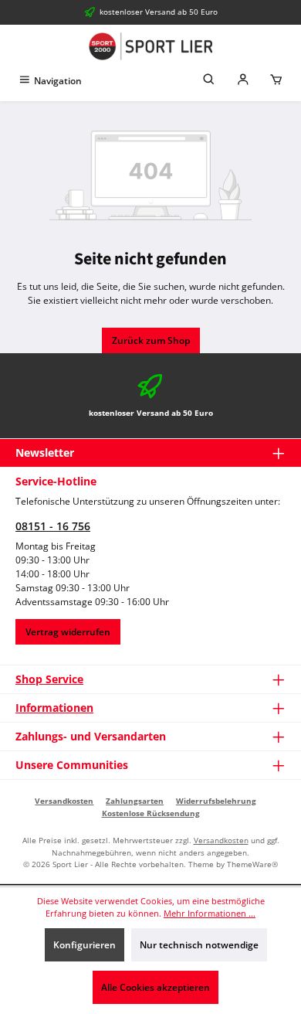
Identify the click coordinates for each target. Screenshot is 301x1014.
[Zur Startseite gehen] (150, 46)
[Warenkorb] (276, 81)
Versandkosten (64, 800)
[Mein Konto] (243, 81)
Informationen (54, 707)
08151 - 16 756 (52, 526)
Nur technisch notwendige (199, 944)
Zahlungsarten (135, 800)
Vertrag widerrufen (67, 631)
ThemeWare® (252, 864)
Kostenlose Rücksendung (151, 813)
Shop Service (49, 679)
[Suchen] (209, 81)
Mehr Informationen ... (209, 913)
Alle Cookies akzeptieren (155, 987)
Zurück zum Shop (151, 340)
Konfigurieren (84, 944)
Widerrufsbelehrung (216, 800)
